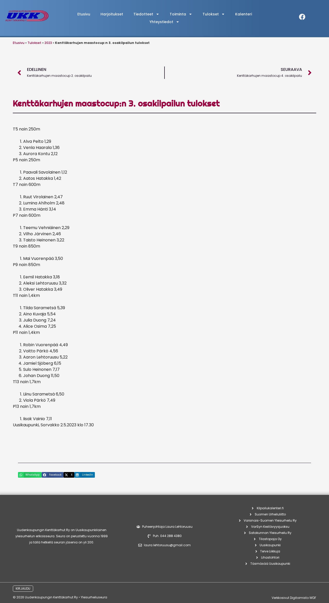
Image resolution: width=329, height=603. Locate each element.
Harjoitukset (111, 14)
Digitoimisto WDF (303, 598)
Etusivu (83, 14)
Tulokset (34, 43)
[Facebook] (302, 16)
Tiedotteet (143, 14)
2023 (48, 43)
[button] (30, 475)
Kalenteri (243, 14)
